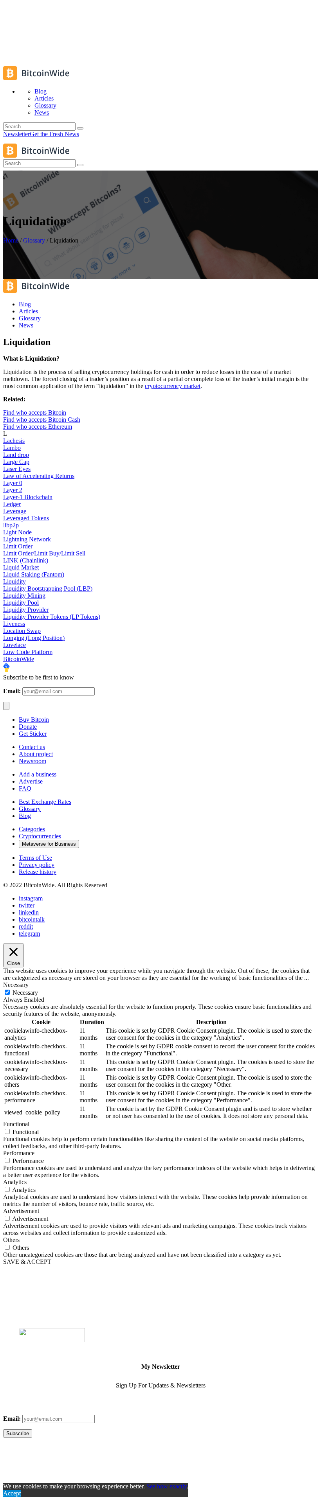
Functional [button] (16, 1124)
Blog (25, 815)
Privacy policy (36, 864)
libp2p (11, 525)
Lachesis (14, 440)
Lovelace (14, 645)
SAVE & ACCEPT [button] (27, 1261)
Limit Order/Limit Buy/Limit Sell (44, 553)
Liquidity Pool (21, 602)
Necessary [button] (16, 984)
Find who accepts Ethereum (37, 426)
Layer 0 (12, 483)
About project (36, 754)
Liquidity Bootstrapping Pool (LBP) (47, 588)
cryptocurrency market (172, 386)
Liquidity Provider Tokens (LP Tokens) (51, 616)
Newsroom (32, 761)
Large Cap (16, 461)
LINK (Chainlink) (25, 560)
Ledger (12, 504)
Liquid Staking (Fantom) (33, 574)
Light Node (17, 532)
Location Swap (22, 630)
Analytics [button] (15, 1182)
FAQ (25, 788)
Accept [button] (12, 1493)
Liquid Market (21, 567)
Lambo (12, 447)
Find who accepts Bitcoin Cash (41, 419)
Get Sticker (33, 733)
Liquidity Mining (24, 595)
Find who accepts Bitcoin (34, 412)
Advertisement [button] (21, 1211)
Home (10, 240)
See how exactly (166, 1486)
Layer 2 (12, 490)
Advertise (31, 781)
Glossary (34, 240)
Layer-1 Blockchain (27, 497)
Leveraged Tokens (26, 518)
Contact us (32, 747)
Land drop (16, 454)
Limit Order (17, 546)
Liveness (14, 623)
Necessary (25, 992)
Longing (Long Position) (34, 637)
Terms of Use (35, 857)
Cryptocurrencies (40, 836)
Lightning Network (27, 539)
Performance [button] (18, 1153)
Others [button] (11, 1239)
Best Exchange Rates (45, 801)
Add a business (37, 774)
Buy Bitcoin (34, 719)
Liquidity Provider (26, 609)
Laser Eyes (17, 468)
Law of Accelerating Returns (38, 476)
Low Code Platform (27, 652)
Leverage (14, 511)
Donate (28, 726)
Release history (37, 871)
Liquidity (14, 581)
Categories (32, 829)
